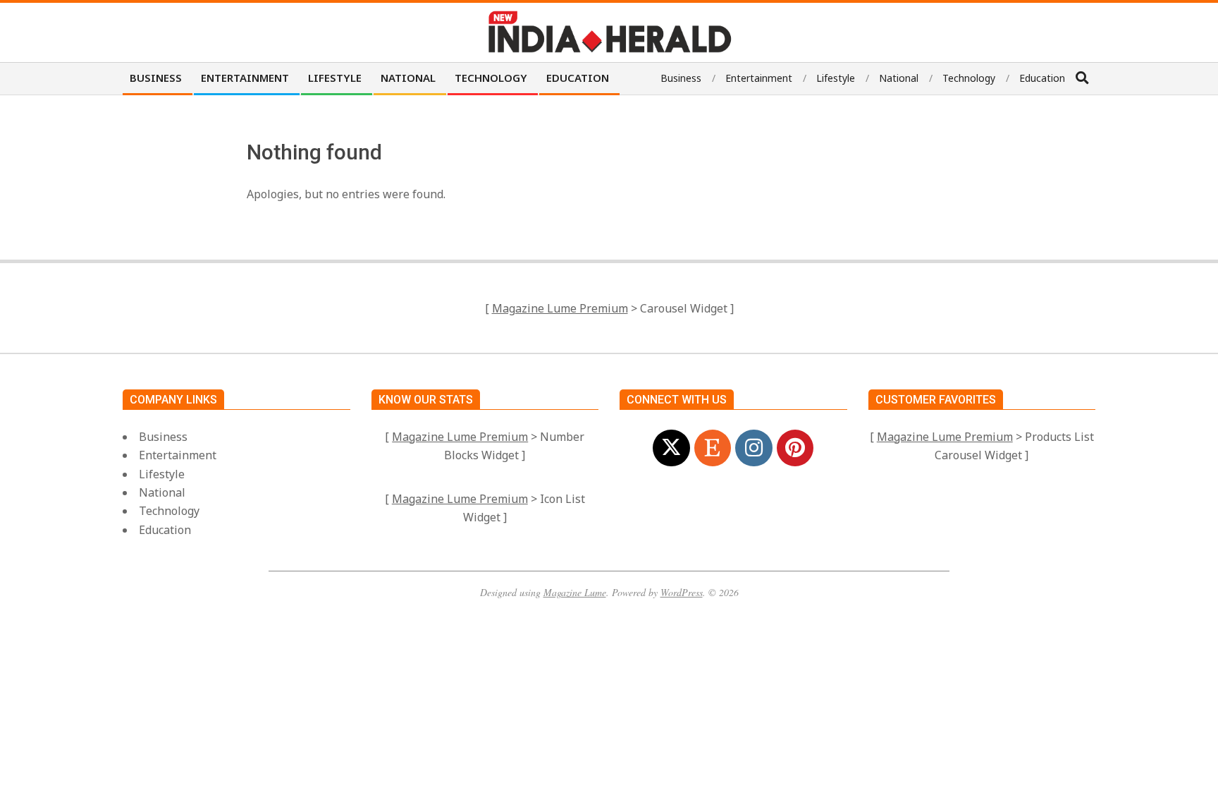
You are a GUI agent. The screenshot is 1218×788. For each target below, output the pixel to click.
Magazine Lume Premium (560, 308)
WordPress (681, 592)
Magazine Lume (574, 592)
